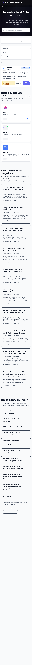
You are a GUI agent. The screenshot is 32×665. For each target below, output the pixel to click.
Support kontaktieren (10, 512)
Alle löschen (27, 57)
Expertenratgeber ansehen (11, 508)
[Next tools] (29, 96)
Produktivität (12, 41)
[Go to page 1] (16, 164)
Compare (18, 83)
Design (20, 41)
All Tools (4, 41)
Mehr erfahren (26, 83)
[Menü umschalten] (29, 2)
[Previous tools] (26, 96)
